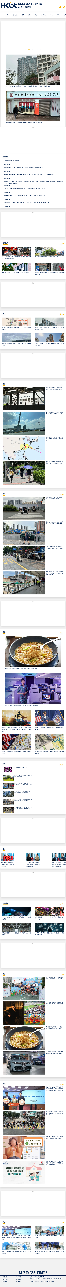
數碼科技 (44, 15)
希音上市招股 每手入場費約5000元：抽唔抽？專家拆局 (15, 272)
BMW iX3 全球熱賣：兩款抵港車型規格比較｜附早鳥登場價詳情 (54, 1052)
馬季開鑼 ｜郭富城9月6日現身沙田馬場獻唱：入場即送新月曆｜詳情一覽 (26, 202)
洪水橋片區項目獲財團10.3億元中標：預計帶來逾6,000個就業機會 (24, 188)
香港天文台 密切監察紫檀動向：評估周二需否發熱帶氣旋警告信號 (54, 462)
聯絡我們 (4, 1281)
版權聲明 (18, 1277)
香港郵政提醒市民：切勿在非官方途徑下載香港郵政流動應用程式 (24, 167)
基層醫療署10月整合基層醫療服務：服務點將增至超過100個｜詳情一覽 (54, 1113)
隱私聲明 (18, 1279)
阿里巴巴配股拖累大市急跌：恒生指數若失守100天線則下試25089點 (23, 783)
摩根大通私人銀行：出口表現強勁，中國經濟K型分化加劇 (54, 498)
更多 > (62, 243)
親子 (36, 15)
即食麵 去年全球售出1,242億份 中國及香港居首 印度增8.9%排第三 (21, 668)
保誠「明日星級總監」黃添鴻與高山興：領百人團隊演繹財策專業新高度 (59, 864)
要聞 (7, 15)
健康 (29, 15)
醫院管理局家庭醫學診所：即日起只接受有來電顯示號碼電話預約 (54, 1137)
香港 (4, 384)
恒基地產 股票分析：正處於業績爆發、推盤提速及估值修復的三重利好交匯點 (23, 791)
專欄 (4, 764)
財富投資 (15, 15)
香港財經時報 (24, 7)
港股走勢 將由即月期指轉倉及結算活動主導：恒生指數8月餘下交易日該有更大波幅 (23, 799)
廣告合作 (4, 1279)
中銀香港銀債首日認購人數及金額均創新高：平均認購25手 (24, 122)
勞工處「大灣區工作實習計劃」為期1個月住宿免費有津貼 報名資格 (54, 413)
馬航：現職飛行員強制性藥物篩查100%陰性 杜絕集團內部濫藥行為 (21, 705)
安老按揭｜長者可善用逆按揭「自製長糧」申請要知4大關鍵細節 (23, 807)
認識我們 (4, 1277)
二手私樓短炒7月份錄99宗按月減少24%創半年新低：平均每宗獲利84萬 (28, 86)
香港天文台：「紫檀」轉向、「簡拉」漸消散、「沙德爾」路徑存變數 (54, 438)
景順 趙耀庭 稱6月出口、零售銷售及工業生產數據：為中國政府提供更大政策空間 (54, 573)
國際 (4, 632)
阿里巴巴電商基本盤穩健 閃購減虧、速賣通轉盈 (47, 256)
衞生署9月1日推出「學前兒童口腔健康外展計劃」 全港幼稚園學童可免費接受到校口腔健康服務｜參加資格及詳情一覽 (33, 182)
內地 (4, 494)
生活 (51, 15)
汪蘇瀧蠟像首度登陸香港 (11, 160)
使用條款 (18, 1281)
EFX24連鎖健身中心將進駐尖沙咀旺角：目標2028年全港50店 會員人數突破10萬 (29, 174)
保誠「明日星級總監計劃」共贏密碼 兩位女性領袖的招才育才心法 (7, 864)
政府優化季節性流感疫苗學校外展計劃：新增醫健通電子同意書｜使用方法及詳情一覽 (54, 1163)
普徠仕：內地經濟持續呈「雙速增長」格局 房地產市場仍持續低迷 (54, 522)
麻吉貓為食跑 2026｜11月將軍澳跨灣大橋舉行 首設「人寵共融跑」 (24, 195)
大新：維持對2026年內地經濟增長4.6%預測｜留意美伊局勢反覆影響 (54, 547)
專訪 (58, 15)
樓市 (22, 15)
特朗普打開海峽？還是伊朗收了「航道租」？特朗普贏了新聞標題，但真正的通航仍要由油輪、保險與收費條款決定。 (16, 729)
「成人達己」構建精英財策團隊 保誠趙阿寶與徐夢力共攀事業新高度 (33, 864)
